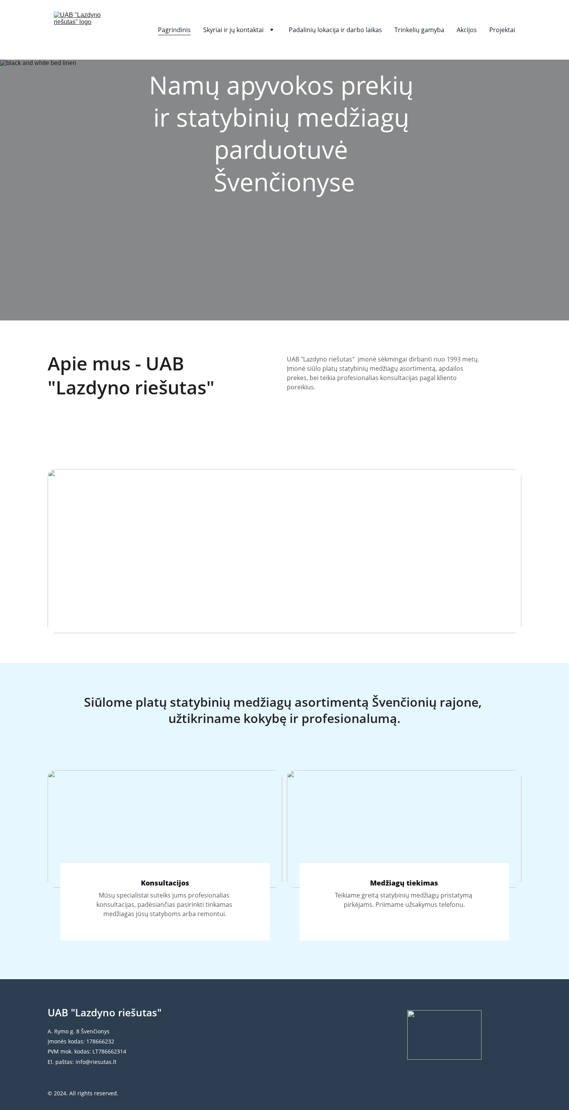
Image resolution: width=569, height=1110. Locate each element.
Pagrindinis (174, 30)
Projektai (502, 30)
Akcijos (467, 30)
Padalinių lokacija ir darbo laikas (335, 30)
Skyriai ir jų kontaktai (233, 30)
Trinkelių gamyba (419, 30)
